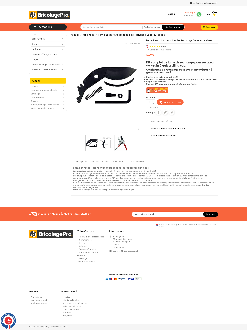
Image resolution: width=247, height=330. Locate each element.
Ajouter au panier (170, 102)
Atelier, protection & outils (48, 69)
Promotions (36, 297)
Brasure (48, 44)
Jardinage (48, 49)
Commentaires (136, 161)
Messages (83, 258)
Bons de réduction (87, 249)
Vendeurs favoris (87, 261)
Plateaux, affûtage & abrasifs (48, 54)
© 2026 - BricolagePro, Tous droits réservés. (48, 326)
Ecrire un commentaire (159, 50)
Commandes (85, 240)
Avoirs (82, 243)
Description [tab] (81, 161)
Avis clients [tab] (119, 161)
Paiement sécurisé (72, 306)
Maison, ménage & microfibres (48, 64)
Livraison (67, 297)
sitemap (67, 312)
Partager (158, 112)
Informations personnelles (91, 237)
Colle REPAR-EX (48, 39)
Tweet (165, 112)
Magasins (67, 315)
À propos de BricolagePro (75, 303)
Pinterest (171, 112)
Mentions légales (71, 300)
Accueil (172, 13)
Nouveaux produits (39, 300)
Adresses (83, 246)
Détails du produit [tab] (100, 161)
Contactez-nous (71, 309)
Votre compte (85, 231)
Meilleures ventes (39, 303)
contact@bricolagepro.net (125, 251)
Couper (48, 59)
